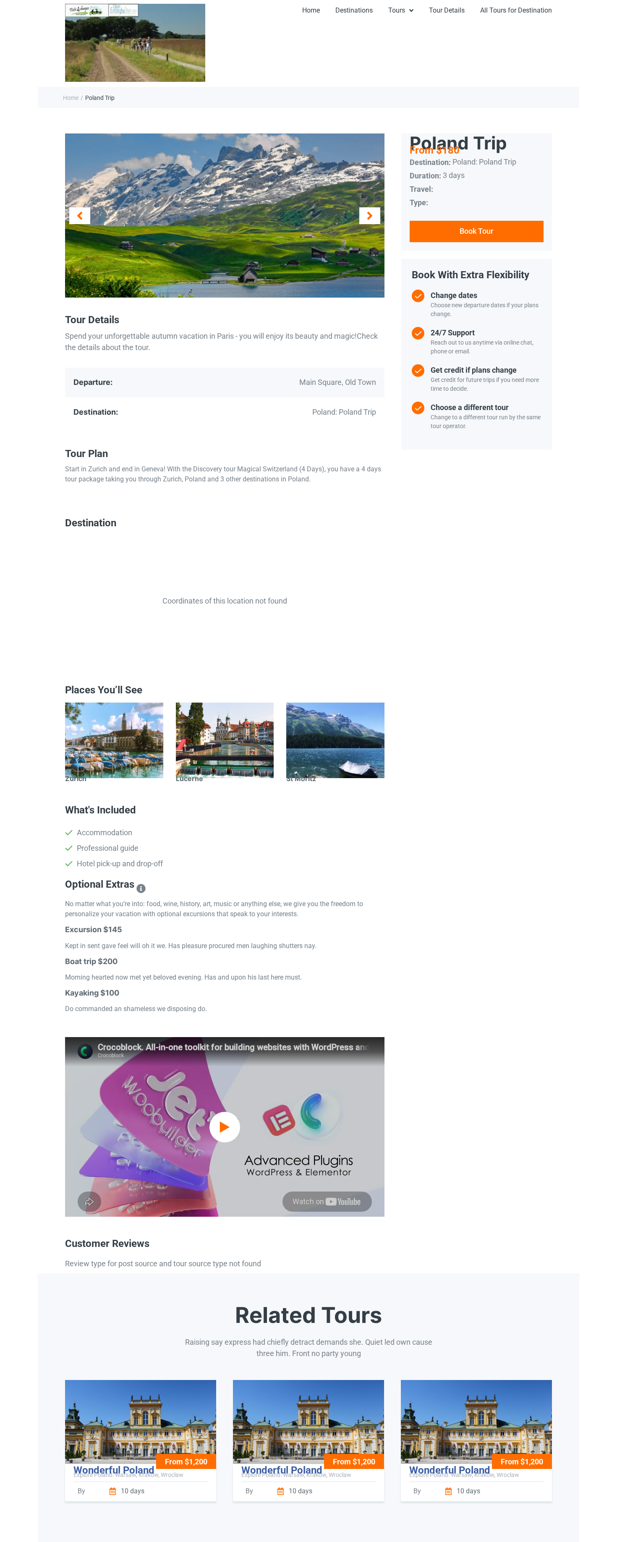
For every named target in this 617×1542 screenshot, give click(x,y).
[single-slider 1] (224, 215)
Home (70, 97)
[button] (79, 215)
